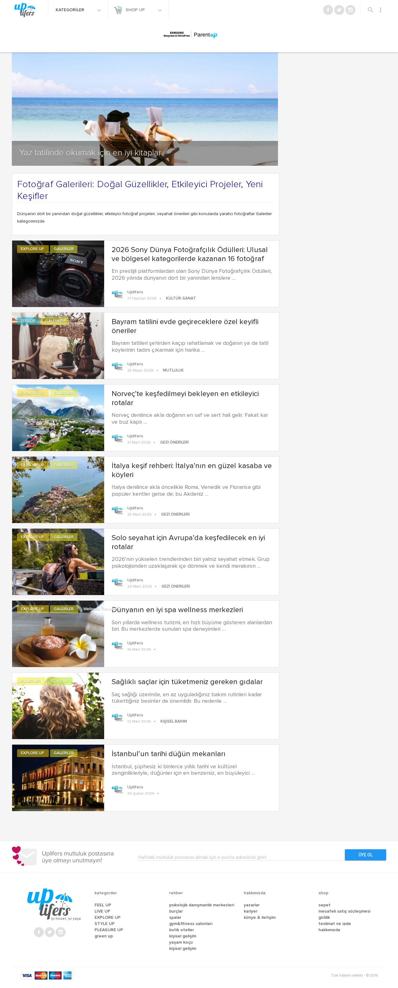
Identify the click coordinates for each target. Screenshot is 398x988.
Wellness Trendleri (100, 609)
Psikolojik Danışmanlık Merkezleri (201, 905)
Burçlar (176, 911)
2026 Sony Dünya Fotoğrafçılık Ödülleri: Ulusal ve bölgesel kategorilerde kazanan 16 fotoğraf (190, 254)
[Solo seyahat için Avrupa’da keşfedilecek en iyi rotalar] (58, 561)
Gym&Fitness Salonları (190, 924)
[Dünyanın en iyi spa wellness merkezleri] (58, 633)
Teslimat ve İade (334, 924)
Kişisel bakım (173, 722)
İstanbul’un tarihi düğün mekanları (168, 754)
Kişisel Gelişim (182, 936)
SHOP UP (136, 10)
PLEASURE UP (109, 930)
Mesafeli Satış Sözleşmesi (344, 911)
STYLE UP (59, 681)
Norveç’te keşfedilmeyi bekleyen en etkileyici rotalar (185, 398)
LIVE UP (102, 911)
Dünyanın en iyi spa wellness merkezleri (177, 610)
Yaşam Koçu (181, 942)
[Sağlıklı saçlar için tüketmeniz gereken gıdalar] (58, 705)
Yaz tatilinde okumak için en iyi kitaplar (90, 153)
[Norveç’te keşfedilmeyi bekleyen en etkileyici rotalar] (58, 417)
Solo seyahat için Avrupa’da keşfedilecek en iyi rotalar (188, 542)
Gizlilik (324, 917)
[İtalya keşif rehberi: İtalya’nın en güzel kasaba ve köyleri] (58, 489)
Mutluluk (173, 370)
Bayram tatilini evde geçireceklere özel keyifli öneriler (185, 326)
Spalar (175, 917)
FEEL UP (28, 321)
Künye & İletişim (259, 917)
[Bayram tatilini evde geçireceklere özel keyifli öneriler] (58, 345)
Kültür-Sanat (181, 298)
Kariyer (250, 911)
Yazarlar (252, 905)
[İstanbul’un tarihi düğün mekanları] (58, 777)
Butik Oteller (181, 930)
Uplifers (135, 292)
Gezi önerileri (174, 442)
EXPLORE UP (33, 249)
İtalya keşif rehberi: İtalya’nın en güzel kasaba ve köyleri (192, 470)
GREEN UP (104, 936)
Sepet (324, 905)
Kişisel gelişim (182, 948)
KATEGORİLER (71, 10)
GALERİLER (64, 249)
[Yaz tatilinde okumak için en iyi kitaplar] (145, 95)
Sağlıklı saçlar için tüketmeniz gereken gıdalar (187, 682)
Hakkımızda (329, 930)
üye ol (366, 854)
